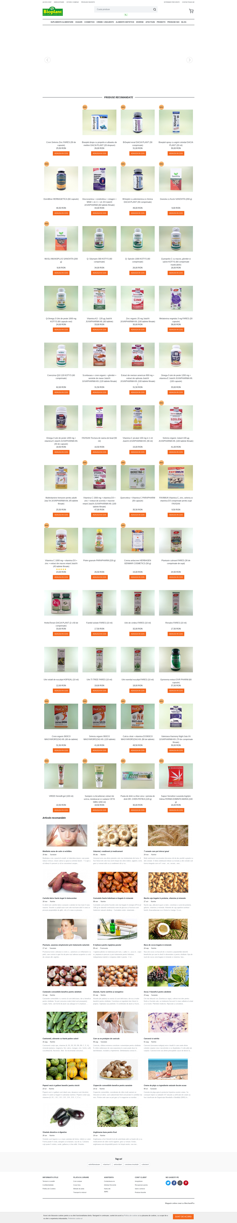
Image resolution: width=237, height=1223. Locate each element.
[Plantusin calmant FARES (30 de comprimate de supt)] (176, 540)
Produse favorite (88, 2)
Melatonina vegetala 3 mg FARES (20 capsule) (175, 320)
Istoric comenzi (73, 2)
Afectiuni (150, 22)
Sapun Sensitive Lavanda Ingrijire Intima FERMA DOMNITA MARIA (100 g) (176, 799)
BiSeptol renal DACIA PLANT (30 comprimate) (137, 143)
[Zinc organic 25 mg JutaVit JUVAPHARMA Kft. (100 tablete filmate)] (138, 298)
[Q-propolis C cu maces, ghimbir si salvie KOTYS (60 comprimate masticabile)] (176, 238)
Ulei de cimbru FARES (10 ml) (137, 623)
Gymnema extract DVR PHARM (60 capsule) (176, 681)
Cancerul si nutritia (151, 1038)
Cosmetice (89, 22)
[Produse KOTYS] (118, 59)
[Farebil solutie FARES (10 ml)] (99, 602)
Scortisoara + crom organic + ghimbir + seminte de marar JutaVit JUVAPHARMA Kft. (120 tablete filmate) (99, 378)
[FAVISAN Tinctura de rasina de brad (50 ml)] (99, 418)
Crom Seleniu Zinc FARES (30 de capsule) (61, 143)
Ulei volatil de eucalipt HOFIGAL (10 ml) (61, 680)
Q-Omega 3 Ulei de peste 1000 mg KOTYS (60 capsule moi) (61, 320)
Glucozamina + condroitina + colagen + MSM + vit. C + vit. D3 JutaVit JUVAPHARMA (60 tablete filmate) (99, 202)
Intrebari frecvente (172, 2)
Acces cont (47, 2)
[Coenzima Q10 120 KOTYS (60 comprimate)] (61, 355)
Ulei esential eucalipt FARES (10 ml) (138, 680)
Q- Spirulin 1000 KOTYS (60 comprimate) (137, 260)
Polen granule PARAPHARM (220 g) (99, 560)
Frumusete (104, 948)
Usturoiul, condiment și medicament (108, 851)
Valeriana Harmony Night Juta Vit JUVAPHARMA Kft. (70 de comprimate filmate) (176, 739)
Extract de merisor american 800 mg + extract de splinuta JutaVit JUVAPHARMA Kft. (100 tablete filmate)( (137, 379)
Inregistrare (59, 2)
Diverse (140, 22)
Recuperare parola (141, 1185)
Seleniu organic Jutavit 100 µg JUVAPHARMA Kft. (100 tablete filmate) (176, 439)
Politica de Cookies (49, 1189)
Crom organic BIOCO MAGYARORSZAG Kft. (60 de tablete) (61, 737)
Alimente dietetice (125, 22)
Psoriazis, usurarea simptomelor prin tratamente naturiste (66, 945)
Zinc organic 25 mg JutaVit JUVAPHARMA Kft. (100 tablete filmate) (137, 320)
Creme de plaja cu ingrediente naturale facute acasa (165, 1085)
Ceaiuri (78, 22)
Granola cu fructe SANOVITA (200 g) (176, 199)
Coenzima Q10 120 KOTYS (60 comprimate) (61, 376)
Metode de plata (78, 1189)
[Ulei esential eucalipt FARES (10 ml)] (138, 659)
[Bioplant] (53, 11)
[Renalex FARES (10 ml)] (176, 602)
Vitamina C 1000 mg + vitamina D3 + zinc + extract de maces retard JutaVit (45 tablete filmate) (61, 563)
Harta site (107, 1189)
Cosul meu (77, 1185)
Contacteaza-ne (188, 2)
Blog (183, 22)
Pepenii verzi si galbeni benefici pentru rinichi (61, 1085)
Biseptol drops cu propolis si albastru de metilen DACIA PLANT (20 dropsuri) (99, 143)
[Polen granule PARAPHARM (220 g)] (99, 540)
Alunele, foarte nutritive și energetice (108, 992)
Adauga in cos (61, 153)
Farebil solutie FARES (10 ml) (99, 623)
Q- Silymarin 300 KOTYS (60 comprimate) (99, 260)
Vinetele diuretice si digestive (55, 1132)
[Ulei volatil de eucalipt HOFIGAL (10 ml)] (61, 659)
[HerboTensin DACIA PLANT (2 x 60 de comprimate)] (61, 602)
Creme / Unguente (105, 22)
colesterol (145, 1164)
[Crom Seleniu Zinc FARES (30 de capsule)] (61, 122)
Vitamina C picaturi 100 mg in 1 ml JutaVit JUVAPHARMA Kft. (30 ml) (138, 439)
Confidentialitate (48, 1185)
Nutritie (103, 855)
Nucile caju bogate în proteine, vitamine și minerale (165, 898)
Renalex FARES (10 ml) (176, 623)
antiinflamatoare (94, 1164)
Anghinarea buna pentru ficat (105, 1132)
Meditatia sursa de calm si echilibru (57, 851)
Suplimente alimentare (62, 22)
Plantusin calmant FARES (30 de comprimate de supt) (175, 561)
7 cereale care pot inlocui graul (156, 851)
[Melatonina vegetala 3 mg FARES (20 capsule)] (176, 298)
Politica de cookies (131, 1215)
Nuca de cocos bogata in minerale (157, 945)
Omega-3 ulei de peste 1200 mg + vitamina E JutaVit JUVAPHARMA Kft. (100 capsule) (176, 378)
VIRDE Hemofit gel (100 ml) (61, 796)
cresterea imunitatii (131, 1164)
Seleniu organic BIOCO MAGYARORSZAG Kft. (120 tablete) (99, 737)
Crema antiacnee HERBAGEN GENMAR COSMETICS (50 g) (137, 561)
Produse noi (173, 22)
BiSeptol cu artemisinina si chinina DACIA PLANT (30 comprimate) (138, 200)
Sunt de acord (183, 1217)
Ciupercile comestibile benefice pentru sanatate (112, 1085)
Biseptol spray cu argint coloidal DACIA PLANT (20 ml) (176, 143)
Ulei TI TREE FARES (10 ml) (99, 680)
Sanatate (53, 855)
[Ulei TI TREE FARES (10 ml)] (99, 659)
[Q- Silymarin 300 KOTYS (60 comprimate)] (99, 238)
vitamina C (107, 1164)
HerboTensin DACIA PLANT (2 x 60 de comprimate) (61, 624)
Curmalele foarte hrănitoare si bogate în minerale (113, 898)
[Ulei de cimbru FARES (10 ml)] (138, 602)
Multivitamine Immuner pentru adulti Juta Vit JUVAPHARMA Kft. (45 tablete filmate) (61, 501)
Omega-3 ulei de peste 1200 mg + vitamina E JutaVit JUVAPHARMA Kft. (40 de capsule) (61, 441)
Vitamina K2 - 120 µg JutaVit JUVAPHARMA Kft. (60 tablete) (99, 320)
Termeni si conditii (49, 1181)
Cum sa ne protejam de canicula (106, 1038)
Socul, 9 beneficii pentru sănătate (157, 992)
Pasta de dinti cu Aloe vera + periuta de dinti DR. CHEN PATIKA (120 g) (138, 797)
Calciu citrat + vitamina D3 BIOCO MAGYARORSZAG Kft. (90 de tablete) (137, 737)
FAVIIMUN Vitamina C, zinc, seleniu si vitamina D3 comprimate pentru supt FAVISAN (176, 501)
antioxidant (118, 1164)
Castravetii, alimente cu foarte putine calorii (60, 1038)
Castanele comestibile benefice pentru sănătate (62, 992)
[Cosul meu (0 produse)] (191, 11)
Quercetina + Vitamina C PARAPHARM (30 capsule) (137, 499)
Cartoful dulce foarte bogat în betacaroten (60, 898)
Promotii (161, 22)
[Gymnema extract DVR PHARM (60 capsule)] (176, 659)
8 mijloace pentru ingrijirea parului (107, 945)
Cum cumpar (77, 1181)
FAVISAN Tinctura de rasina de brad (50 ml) (99, 439)
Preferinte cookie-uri (75, 1218)
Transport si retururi (79, 1192)
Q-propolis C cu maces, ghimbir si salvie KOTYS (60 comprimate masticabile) (176, 262)
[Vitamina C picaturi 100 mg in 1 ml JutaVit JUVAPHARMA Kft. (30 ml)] (138, 418)
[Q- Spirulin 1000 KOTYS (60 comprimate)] (138, 238)
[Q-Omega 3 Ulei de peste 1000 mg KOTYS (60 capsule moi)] (61, 298)
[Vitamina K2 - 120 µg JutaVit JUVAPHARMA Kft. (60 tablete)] (99, 298)
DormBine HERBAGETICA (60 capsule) (61, 199)
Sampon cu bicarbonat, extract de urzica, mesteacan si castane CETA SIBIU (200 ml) (99, 799)
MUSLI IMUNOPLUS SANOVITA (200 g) (61, 260)
